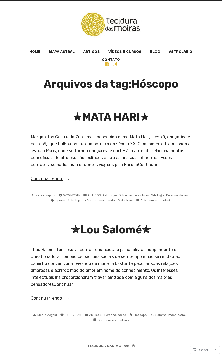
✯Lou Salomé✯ (111, 229)
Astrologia (75, 200)
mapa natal (107, 200)
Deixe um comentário (156, 200)
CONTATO (111, 60)
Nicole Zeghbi (45, 195)
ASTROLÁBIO (180, 52)
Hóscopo (90, 200)
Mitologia (157, 195)
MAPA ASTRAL (62, 52)
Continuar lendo (47, 179)
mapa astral (177, 315)
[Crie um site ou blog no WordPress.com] (133, 346)
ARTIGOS (91, 52)
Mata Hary (125, 200)
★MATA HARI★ (111, 116)
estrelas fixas (139, 195)
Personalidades (177, 195)
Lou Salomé (157, 315)
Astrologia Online (115, 195)
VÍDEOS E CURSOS (124, 52)
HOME (34, 52)
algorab (60, 200)
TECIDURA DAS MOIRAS (108, 346)
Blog (155, 52)
